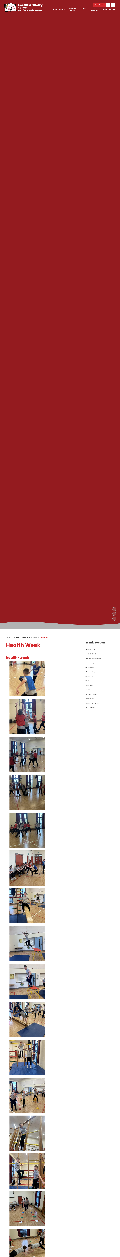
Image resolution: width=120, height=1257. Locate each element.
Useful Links (99, 5)
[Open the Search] (113, 5)
